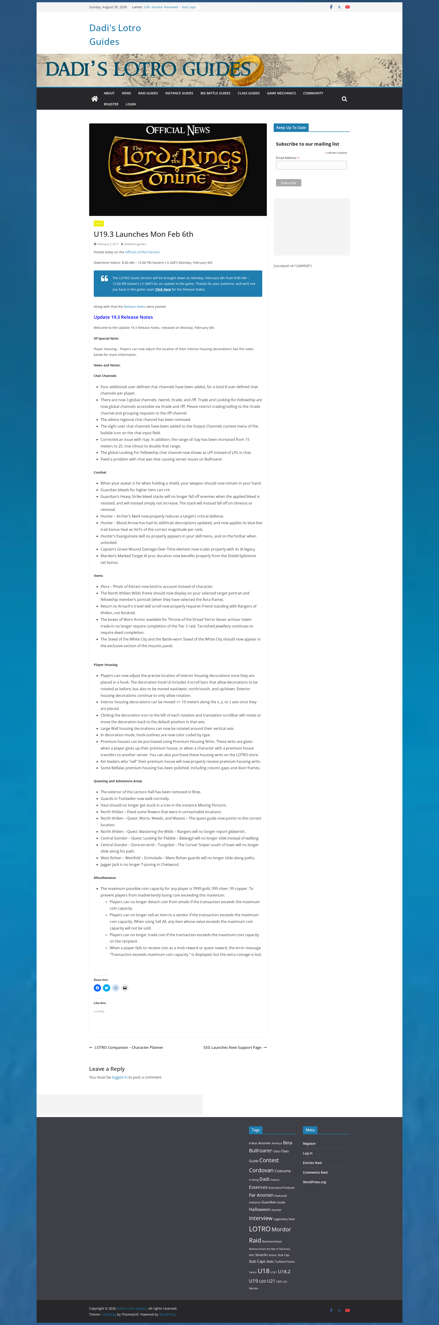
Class (276, 1151)
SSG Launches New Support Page (232, 1047)
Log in (308, 1153)
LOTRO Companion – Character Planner (129, 1047)
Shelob (273, 1255)
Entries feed (312, 1163)
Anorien (264, 1142)
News (126, 93)
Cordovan (261, 1170)
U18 (264, 1270)
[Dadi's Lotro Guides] (94, 98)
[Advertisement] (312, 227)
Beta (287, 1142)
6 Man (253, 1143)
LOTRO (260, 1228)
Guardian (269, 1202)
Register (111, 104)
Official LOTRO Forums (142, 252)
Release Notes (135, 306)
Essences (258, 1187)
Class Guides (249, 93)
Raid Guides (148, 93)
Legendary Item (284, 1219)
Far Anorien (261, 1195)
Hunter (276, 1210)
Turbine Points (285, 1262)
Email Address (287, 158)
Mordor (281, 1229)
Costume (283, 1170)
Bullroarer (260, 1150)
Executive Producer (281, 1188)
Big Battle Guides (215, 93)
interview (261, 1218)
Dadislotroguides (135, 244)
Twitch (253, 1272)
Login (131, 104)
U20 (262, 1281)
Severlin (261, 1254)
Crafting (254, 1179)
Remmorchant (272, 1241)
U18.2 (284, 1271)
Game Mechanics (281, 93)
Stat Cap (283, 1255)
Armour (277, 1143)
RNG (251, 1255)
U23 (278, 1281)
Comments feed (315, 1172)
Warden (253, 1288)
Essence (274, 1179)
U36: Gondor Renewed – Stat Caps (170, 7)
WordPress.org (314, 1182)
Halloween (260, 1209)
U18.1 (273, 1272)
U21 (271, 1281)
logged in (120, 1077)
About (109, 93)
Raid (255, 1240)
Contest (269, 1160)
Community (313, 93)
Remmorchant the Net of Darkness (269, 1249)
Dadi (264, 1179)
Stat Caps (257, 1261)
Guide (281, 1202)
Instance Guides (179, 93)
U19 (253, 1281)
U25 (284, 1281)
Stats (270, 1261)
